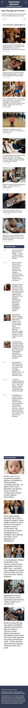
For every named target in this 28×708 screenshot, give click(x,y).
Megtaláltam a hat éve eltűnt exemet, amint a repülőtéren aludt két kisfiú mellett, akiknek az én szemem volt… (14, 600)
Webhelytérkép (17, 693)
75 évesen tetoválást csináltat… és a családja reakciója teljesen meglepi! (12, 211)
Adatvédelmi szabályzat (7, 692)
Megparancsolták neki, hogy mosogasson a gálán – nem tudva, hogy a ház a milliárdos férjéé (14, 186)
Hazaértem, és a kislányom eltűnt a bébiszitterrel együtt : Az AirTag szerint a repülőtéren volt (13, 131)
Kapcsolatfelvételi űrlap (7, 693)
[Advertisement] (14, 438)
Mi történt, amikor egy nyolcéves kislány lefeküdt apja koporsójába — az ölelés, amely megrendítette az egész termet (13, 74)
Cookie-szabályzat (18, 692)
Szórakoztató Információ (14, 2)
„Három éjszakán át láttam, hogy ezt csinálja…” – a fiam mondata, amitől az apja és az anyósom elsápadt (18, 254)
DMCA (23, 693)
